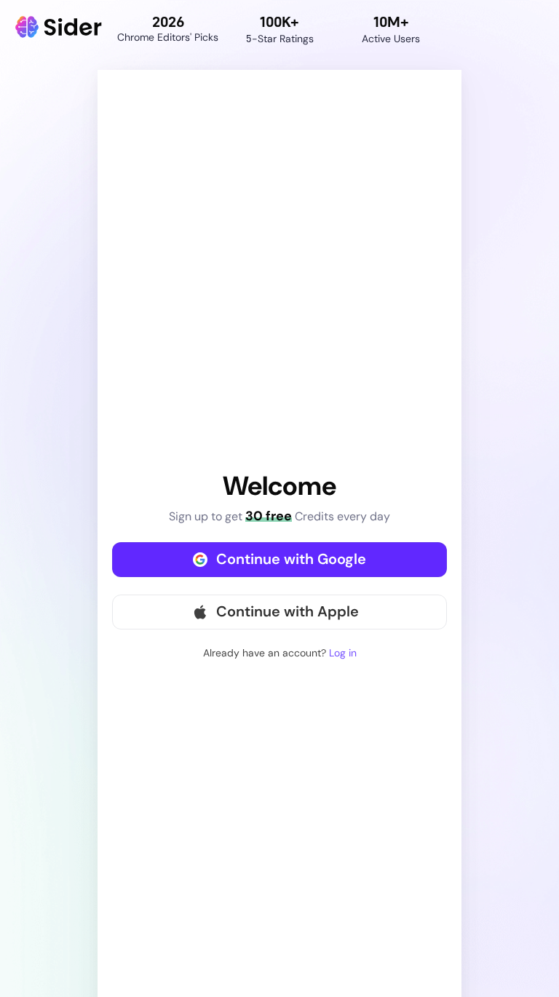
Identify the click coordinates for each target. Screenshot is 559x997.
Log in (343, 653)
